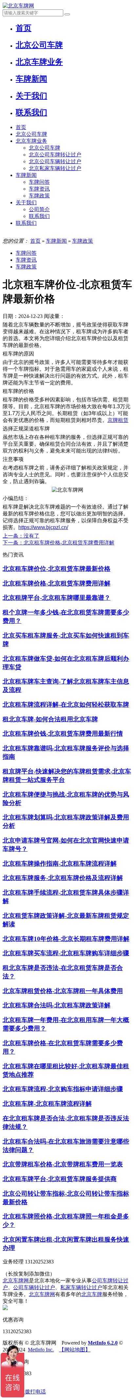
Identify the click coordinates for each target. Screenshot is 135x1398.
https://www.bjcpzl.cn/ (43, 527)
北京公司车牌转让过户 (55, 154)
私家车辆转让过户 (81, 1287)
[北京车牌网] (18, 5)
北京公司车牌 (31, 134)
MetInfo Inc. (41, 1349)
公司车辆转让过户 (34, 1287)
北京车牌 (91, 1294)
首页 (21, 127)
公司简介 (39, 209)
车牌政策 (39, 195)
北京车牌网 (16, 1280)
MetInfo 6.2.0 (103, 1343)
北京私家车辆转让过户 (55, 168)
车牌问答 (39, 182)
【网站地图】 (74, 1349)
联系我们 (39, 216)
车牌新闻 (26, 175)
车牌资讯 (39, 189)
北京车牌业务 (31, 141)
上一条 (21, 536)
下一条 (58, 542)
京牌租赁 (117, 420)
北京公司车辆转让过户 (55, 161)
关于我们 (26, 202)
